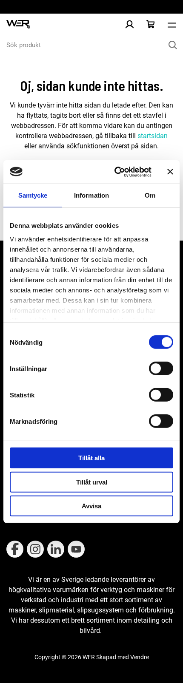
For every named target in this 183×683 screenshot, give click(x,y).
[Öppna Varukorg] (150, 24)
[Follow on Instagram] (35, 549)
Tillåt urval (91, 481)
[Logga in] (129, 24)
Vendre (139, 657)
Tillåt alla (91, 458)
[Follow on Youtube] (76, 549)
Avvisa (91, 506)
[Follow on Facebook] (14, 549)
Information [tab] (91, 195)
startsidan (152, 136)
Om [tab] (150, 195)
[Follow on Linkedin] (55, 549)
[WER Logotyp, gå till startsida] (18, 24)
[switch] (161, 368)
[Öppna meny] (172, 24)
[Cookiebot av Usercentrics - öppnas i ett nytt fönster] (115, 171)
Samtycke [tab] (33, 195)
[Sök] (173, 45)
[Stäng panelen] (170, 172)
